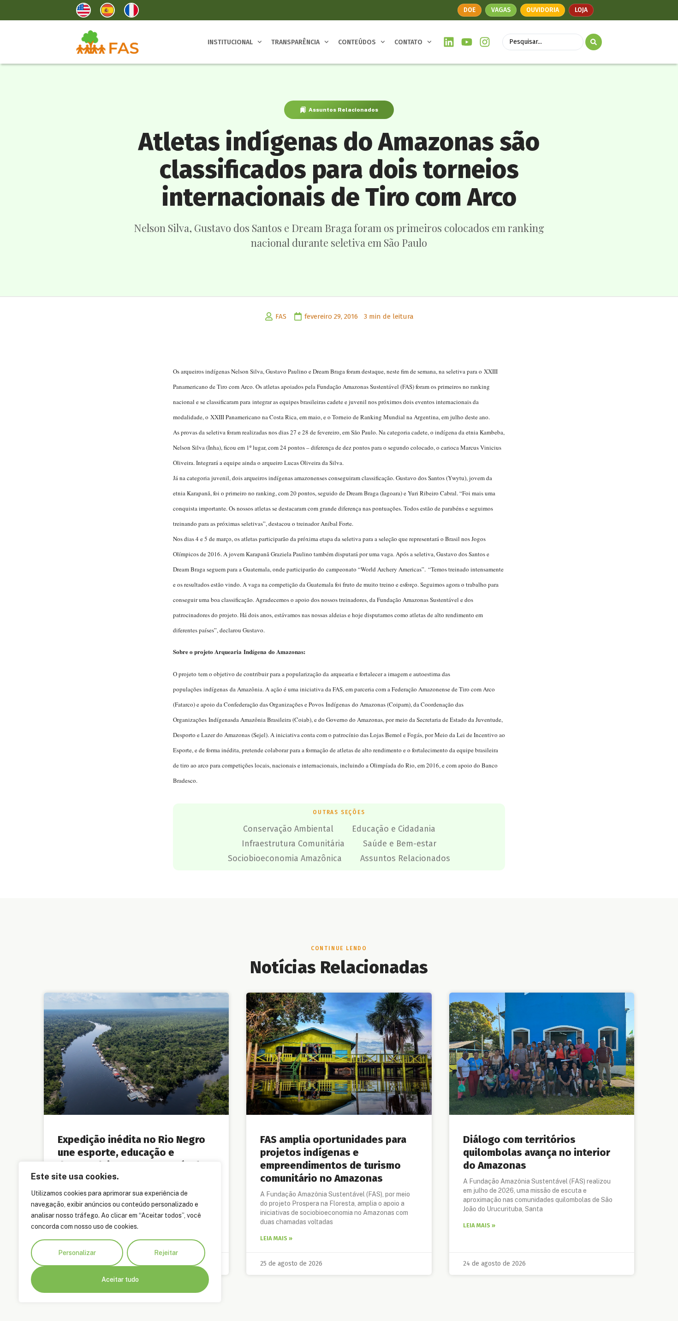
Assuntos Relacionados (343, 110)
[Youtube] (467, 42)
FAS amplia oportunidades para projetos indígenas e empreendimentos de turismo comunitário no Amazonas (333, 1158)
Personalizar (77, 1252)
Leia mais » (276, 1238)
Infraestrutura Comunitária (293, 844)
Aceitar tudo (120, 1279)
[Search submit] (593, 42)
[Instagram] (484, 42)
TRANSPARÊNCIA (295, 42)
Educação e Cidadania (393, 829)
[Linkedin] (449, 42)
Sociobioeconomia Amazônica (285, 858)
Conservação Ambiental (288, 829)
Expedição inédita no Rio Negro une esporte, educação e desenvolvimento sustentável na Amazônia (136, 1158)
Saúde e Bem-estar (399, 844)
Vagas (501, 10)
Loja (581, 10)
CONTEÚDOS (357, 42)
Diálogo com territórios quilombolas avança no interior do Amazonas (536, 1152)
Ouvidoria (542, 10)
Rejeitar (166, 1252)
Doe (470, 10)
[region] (119, 1232)
